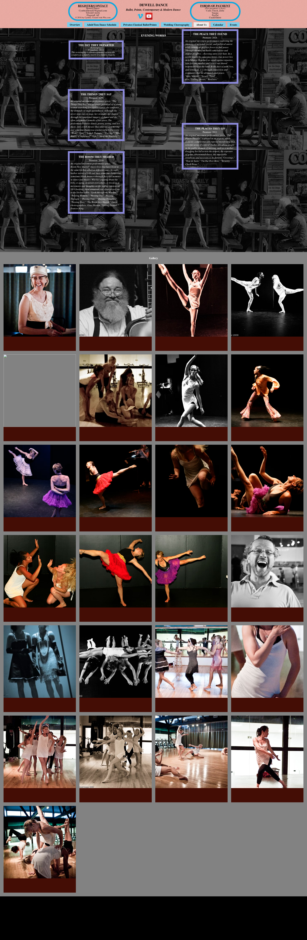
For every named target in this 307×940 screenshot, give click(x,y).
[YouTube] (149, 16)
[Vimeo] (140, 16)
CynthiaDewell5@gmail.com (93, 10)
